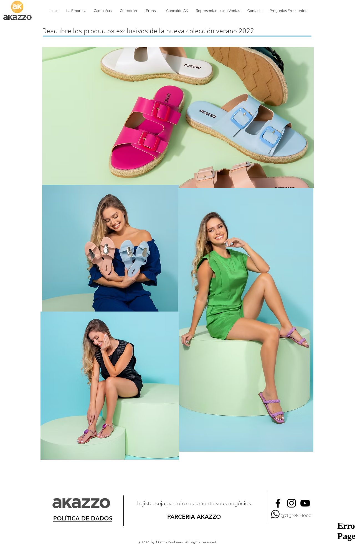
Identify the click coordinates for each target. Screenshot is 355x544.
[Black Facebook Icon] (278, 503)
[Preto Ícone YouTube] (305, 503)
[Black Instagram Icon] (291, 503)
